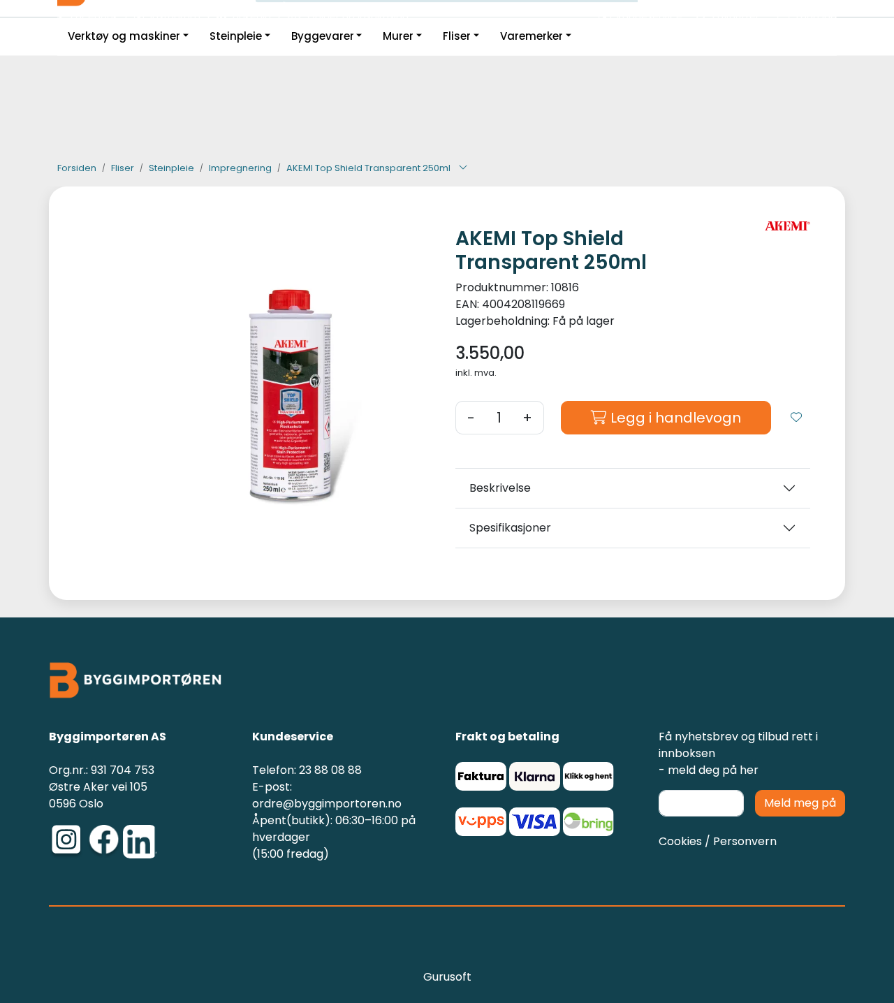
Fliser (457, 36)
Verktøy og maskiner (124, 36)
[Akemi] (787, 225)
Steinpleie (236, 36)
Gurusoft (447, 977)
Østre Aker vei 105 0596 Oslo (98, 795)
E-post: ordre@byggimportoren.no (327, 795)
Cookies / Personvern (718, 841)
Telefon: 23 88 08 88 (307, 770)
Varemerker (531, 36)
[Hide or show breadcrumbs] (463, 168)
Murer (398, 36)
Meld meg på (800, 803)
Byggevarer (322, 36)
